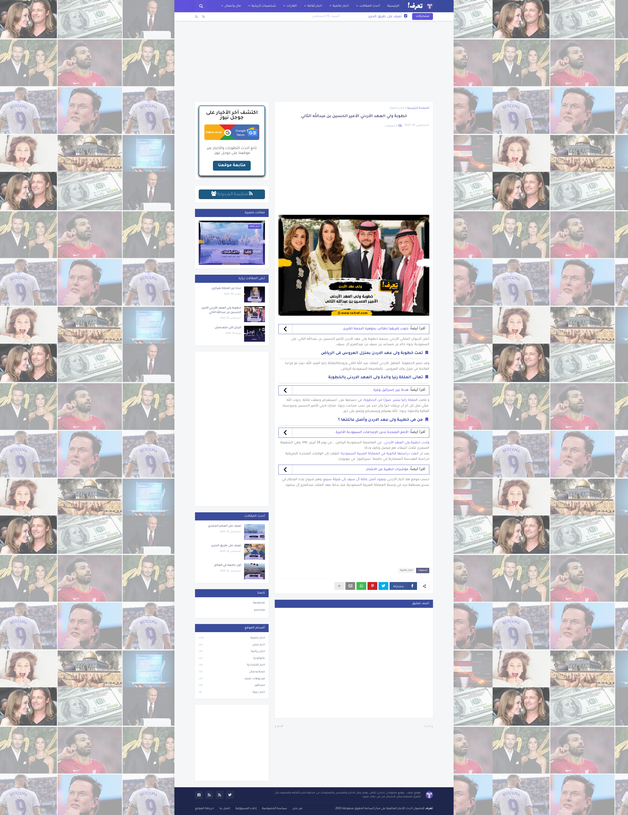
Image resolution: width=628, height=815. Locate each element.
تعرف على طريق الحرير (226, 545)
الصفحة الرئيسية (418, 108)
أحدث (427, 726)
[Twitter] (383, 586)
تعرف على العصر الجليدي (240, 252)
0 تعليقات (390, 126)
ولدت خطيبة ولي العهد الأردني (406, 443)
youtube (259, 610)
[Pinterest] (372, 586)
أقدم (280, 726)
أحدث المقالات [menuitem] (369, 6)
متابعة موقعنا (232, 165)
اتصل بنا (224, 808)
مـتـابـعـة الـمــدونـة (232, 194)
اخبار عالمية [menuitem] (341, 6)
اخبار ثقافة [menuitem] (314, 6)
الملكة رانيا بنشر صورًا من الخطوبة (391, 400)
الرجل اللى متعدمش (228, 327)
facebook (259, 603)
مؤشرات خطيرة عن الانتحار (387, 469)
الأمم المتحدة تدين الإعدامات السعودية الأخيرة (372, 432)
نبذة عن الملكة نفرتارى (226, 288)
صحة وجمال (232, 672)
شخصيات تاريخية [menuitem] (263, 6)
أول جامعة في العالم (386, 16)
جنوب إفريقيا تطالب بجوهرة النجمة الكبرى (375, 329)
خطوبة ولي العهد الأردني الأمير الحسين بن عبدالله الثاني (221, 310)
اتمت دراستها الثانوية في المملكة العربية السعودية (380, 454)
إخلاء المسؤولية (246, 808)
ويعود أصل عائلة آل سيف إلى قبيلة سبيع (354, 479)
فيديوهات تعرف (232, 678)
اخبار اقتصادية (232, 665)
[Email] (350, 586)
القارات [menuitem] (292, 6)
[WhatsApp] (361, 586)
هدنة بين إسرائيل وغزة (390, 390)
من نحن (297, 808)
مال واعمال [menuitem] (232, 6)
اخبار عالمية (397, 108)
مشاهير (232, 685)
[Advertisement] (314, 61)
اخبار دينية (232, 692)
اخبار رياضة (232, 651)
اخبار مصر (232, 645)
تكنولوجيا (232, 658)
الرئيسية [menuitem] (393, 6)
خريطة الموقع (204, 808)
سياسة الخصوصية (274, 808)
